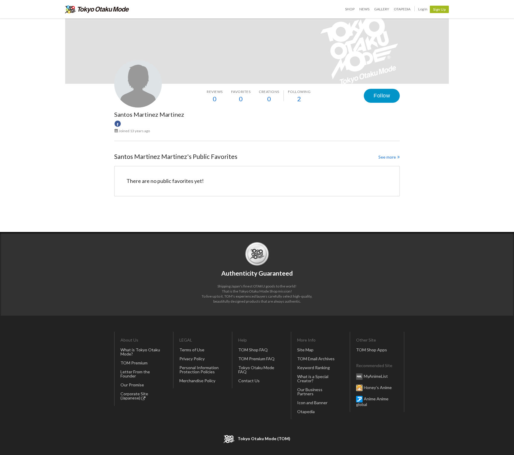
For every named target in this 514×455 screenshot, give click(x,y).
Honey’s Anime (378, 387)
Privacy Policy (192, 358)
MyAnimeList (376, 376)
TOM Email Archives (316, 358)
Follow (382, 96)
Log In (422, 9)
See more (387, 156)
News (364, 9)
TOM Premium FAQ (256, 358)
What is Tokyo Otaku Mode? (140, 351)
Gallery (381, 9)
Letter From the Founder (135, 373)
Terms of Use (191, 349)
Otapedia (402, 9)
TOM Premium (134, 362)
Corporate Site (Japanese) (134, 395)
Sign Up (439, 9)
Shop (350, 9)
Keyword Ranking (313, 367)
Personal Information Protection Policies (199, 369)
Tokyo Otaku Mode (97, 9)
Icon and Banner (312, 402)
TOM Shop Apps (371, 349)
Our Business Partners (309, 391)
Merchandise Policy (197, 380)
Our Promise (132, 384)
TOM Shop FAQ (253, 349)
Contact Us (249, 380)
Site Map (305, 349)
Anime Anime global (372, 401)
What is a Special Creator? (312, 378)
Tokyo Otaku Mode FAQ (256, 369)
